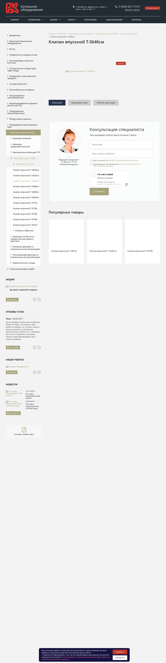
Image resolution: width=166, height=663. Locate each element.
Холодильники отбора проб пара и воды (21, 69)
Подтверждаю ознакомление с (116, 165)
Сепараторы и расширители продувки (21, 77)
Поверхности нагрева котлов (23, 54)
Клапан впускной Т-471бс (25, 203)
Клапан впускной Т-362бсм (26, 175)
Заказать (121, 63)
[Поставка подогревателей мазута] (15, 395)
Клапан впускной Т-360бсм (26, 170)
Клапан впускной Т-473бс (25, 208)
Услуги (71, 20)
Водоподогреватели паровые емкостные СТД (22, 104)
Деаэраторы (15, 35)
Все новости (13, 413)
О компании (34, 20)
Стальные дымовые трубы (22, 269)
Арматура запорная (22, 138)
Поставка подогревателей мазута (33, 396)
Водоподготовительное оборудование (19, 42)
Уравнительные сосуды (24, 262)
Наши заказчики (114, 20)
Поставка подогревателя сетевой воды (32, 406)
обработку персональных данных (123, 160)
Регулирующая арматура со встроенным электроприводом (25, 256)
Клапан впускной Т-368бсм (26, 186)
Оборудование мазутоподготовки (16, 112)
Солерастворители (18, 84)
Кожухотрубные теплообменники (16, 96)
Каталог (54, 20)
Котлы (12, 49)
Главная (15, 20)
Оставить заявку (153, 8)
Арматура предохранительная (20, 145)
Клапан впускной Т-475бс (25, 214)
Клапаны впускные (25, 164)
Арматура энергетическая (22, 132)
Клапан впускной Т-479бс (25, 219)
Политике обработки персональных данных (78, 657)
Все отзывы (13, 347)
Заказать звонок (132, 10)
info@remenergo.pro (69, 164)
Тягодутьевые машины (20, 119)
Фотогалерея (90, 20)
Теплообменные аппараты (21, 89)
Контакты (136, 20)
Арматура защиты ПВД (24, 158)
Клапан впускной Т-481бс (25, 225)
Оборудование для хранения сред (22, 125)
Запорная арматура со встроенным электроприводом (25, 247)
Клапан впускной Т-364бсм (26, 181)
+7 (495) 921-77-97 (129, 6)
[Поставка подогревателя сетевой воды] (15, 405)
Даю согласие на (115, 160)
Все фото (11, 372)
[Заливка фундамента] (23, 367)
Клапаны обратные (24, 230)
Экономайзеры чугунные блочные (20, 61)
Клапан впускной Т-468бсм (26, 192)
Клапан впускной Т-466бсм (26, 197)
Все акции (12, 299)
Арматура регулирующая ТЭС (26, 152)
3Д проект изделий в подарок (23, 289)
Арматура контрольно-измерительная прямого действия (22, 238)
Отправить (99, 191)
